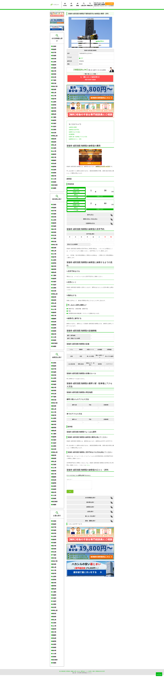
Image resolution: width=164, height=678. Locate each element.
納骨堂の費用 (73, 127)
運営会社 (83, 671)
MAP (82, 58)
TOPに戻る (159, 674)
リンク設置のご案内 (90, 671)
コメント (69, 479)
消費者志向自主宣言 (100, 671)
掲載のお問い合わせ (75, 671)
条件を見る (90, 214)
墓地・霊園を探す (90, 520)
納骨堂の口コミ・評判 (75, 139)
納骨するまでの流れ (75, 132)
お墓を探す (84, 5)
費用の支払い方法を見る (90, 219)
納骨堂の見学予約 (74, 129)
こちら (88, 465)
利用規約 (68, 671)
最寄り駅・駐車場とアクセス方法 (78, 136)
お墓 (71, 5)
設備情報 (72, 134)
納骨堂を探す (90, 507)
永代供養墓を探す (90, 497)
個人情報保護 (62, 671)
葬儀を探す (90, 5)
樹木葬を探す (90, 502)
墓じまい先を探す (90, 516)
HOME (65, 5)
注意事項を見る (90, 223)
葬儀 (77, 5)
